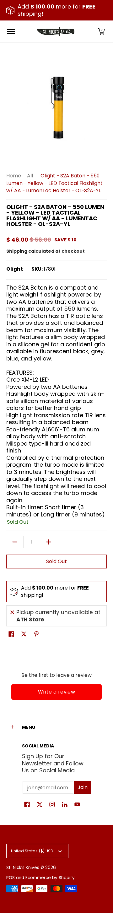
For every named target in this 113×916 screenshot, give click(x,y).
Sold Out (56, 561)
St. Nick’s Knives (22, 868)
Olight (14, 269)
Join (83, 787)
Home (13, 175)
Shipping (16, 251)
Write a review (56, 691)
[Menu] (10, 31)
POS (10, 878)
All (30, 175)
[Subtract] (14, 542)
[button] (101, 31)
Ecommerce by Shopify (50, 878)
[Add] (48, 542)
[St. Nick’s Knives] (55, 31)
